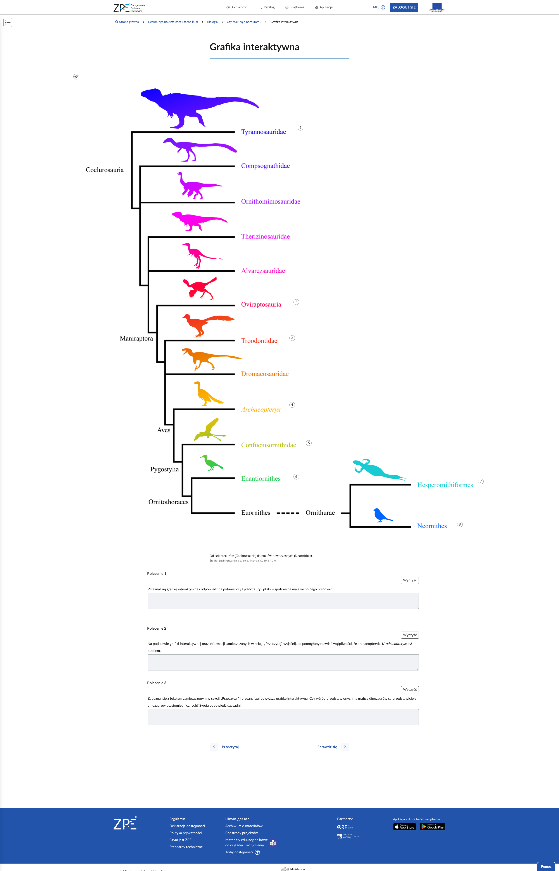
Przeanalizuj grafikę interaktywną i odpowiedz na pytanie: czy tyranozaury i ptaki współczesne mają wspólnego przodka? (239, 589)
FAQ (376, 7)
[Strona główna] (140, 823)
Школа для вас (237, 819)
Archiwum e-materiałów (244, 826)
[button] (383, 7)
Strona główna (129, 22)
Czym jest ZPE (180, 840)
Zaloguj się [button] (404, 7)
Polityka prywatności (185, 833)
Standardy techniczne (186, 847)
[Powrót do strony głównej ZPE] (129, 7)
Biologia (212, 22)
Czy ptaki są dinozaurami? (244, 22)
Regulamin (177, 819)
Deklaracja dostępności (187, 826)
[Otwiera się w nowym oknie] (404, 826)
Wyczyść (410, 580)
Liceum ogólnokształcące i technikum (173, 22)
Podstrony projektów (241, 833)
